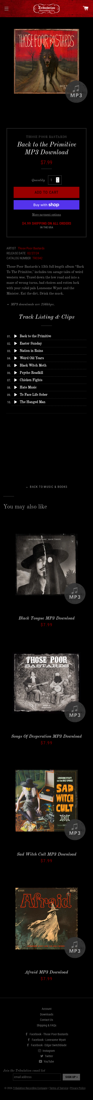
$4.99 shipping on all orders (46, 225)
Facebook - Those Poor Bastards (48, 1034)
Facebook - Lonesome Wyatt (48, 1039)
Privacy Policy (77, 1088)
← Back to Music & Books (46, 486)
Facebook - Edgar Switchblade (48, 1045)
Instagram (48, 1050)
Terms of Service (58, 1088)
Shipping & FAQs (46, 1025)
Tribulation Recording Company (30, 1088)
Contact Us (46, 1019)
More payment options (46, 214)
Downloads (46, 1014)
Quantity (38, 180)
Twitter (48, 1056)
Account (46, 1008)
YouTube (48, 1061)
